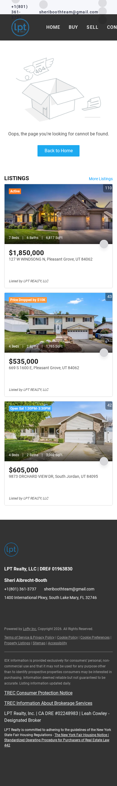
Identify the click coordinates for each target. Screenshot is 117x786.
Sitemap (39, 643)
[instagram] (20, 610)
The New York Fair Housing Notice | (82, 735)
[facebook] (8, 610)
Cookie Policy (67, 637)
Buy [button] (73, 27)
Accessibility (57, 643)
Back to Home (59, 150)
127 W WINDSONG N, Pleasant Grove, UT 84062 (51, 259)
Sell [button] (92, 27)
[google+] (42, 610)
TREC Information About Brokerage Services (48, 703)
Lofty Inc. (30, 629)
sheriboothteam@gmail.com (69, 589)
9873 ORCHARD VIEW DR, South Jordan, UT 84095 (53, 476)
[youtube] (102, 11)
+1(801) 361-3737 (20, 589)
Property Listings (17, 643)
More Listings (101, 178)
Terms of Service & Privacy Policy (29, 637)
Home (53, 27)
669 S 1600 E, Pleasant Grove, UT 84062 (44, 367)
